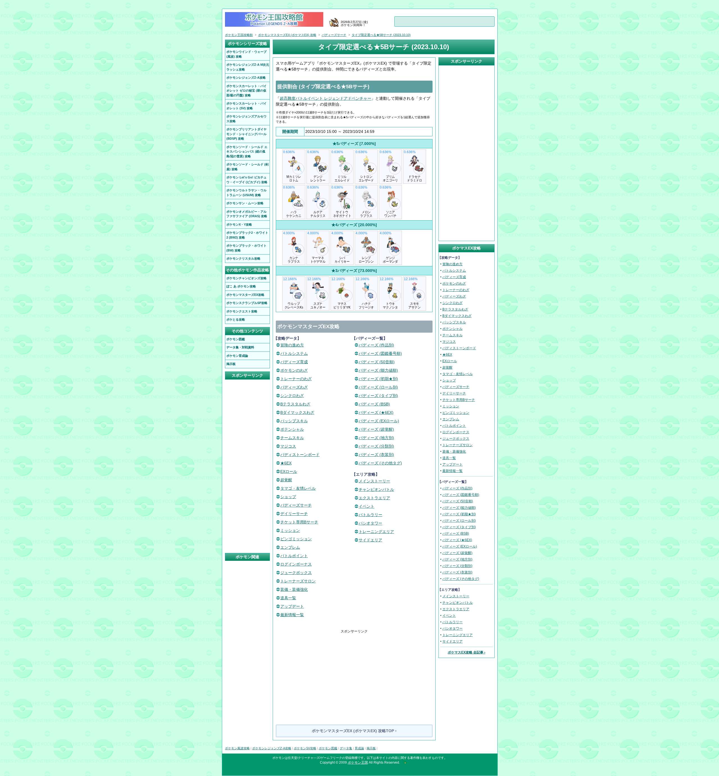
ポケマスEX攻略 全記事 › (466, 652)
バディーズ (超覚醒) (376, 429)
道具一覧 (288, 598)
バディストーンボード (300, 454)
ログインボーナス (296, 564)
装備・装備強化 (294, 589)
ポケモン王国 (358, 762)
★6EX (286, 463)
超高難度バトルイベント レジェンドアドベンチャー (325, 98)
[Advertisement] (354, 673)
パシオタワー (370, 523)
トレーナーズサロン (298, 581)
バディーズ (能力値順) (378, 370)
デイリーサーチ (294, 513)
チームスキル (292, 437)
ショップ (288, 496)
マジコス (288, 446)
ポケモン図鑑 (328, 748)
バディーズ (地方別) (376, 437)
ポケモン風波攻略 (237, 748)
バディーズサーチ (296, 505)
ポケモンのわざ (294, 370)
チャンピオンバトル (376, 489)
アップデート (292, 606)
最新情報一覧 (292, 614)
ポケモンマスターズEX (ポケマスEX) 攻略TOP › (354, 731)
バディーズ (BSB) (374, 404)
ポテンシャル (292, 429)
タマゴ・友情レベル (298, 488)
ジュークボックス (296, 572)
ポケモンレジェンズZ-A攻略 (271, 748)
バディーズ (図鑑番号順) (380, 353)
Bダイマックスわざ (297, 412)
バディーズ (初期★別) (378, 378)
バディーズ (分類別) (376, 446)
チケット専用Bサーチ (299, 522)
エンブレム (290, 547)
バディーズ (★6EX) (376, 412)
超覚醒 (286, 480)
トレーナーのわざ (296, 378)
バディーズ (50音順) (377, 362)
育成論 (359, 748)
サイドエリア (370, 540)
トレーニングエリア (376, 531)
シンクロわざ (292, 395)
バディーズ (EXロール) (379, 421)
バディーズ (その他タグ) (380, 463)
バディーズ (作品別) (376, 345)
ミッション (290, 530)
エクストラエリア (374, 498)
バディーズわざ (294, 387)
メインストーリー (374, 481)
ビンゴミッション (296, 539)
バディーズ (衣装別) (376, 454)
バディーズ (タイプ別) (378, 395)
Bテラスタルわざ (295, 404)
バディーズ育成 (294, 362)
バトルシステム (294, 353)
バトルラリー (370, 514)
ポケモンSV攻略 (305, 748)
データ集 (346, 748)
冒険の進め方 (292, 345)
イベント (366, 506)
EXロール (288, 471)
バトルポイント (294, 555)
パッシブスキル (294, 421)
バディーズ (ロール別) (378, 387)
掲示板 (371, 748)
